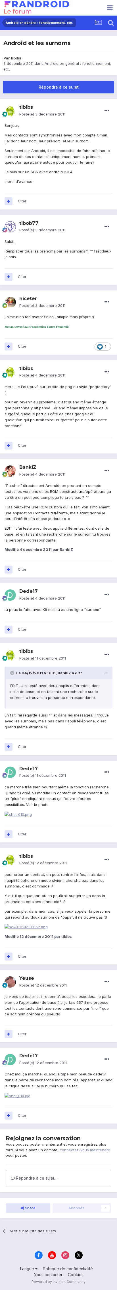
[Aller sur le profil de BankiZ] (10, 471)
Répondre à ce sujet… (36, 1178)
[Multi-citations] (8, 201)
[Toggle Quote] (12, 673)
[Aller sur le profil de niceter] (10, 302)
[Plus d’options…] (106, 110)
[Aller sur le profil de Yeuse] (10, 982)
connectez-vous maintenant (85, 1150)
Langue (27, 1268)
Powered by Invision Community (58, 1282)
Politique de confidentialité (68, 1268)
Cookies (75, 1274)
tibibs (16, 58)
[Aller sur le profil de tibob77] (10, 226)
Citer (22, 201)
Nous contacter (48, 1274)
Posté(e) (42, 114)
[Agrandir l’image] (26, 926)
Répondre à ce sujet (59, 87)
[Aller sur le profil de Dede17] (10, 595)
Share (29, 1208)
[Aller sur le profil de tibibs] (10, 111)
